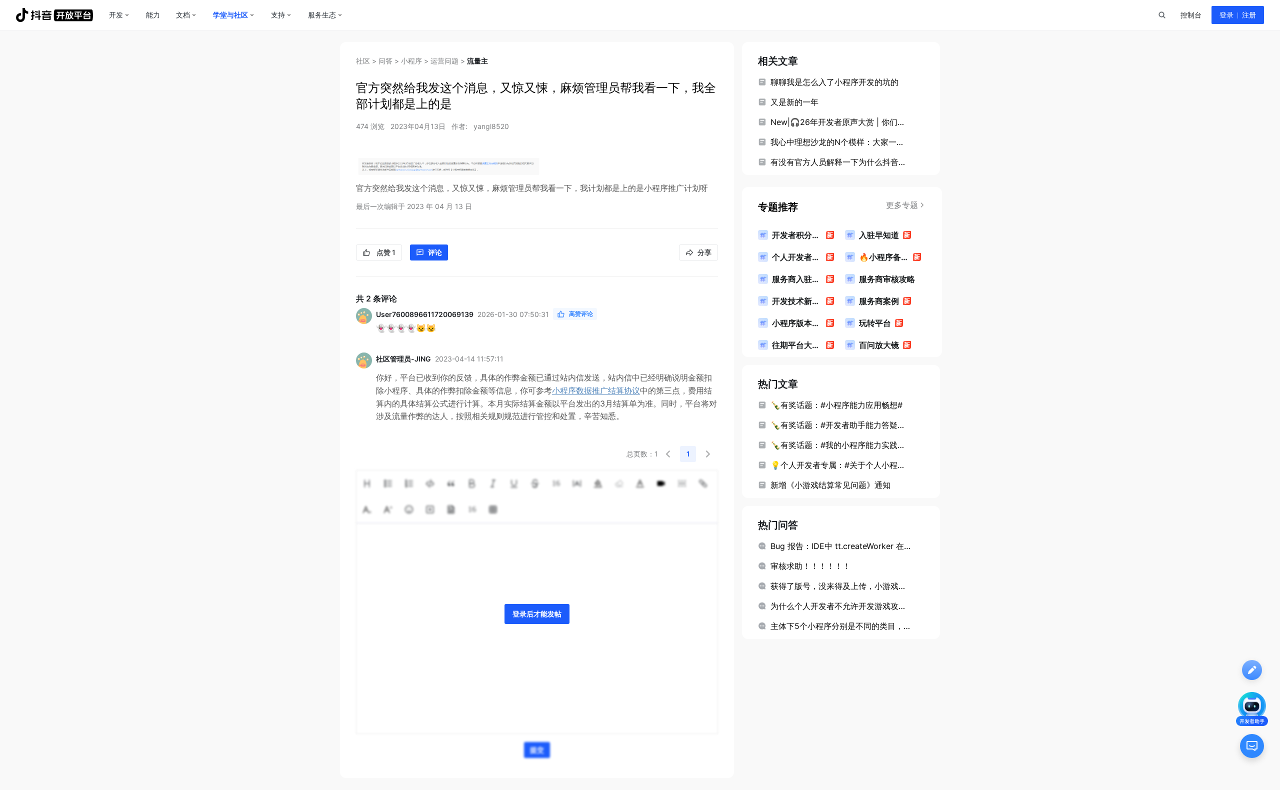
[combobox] (1161, 15)
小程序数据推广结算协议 (596, 391)
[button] (668, 454)
